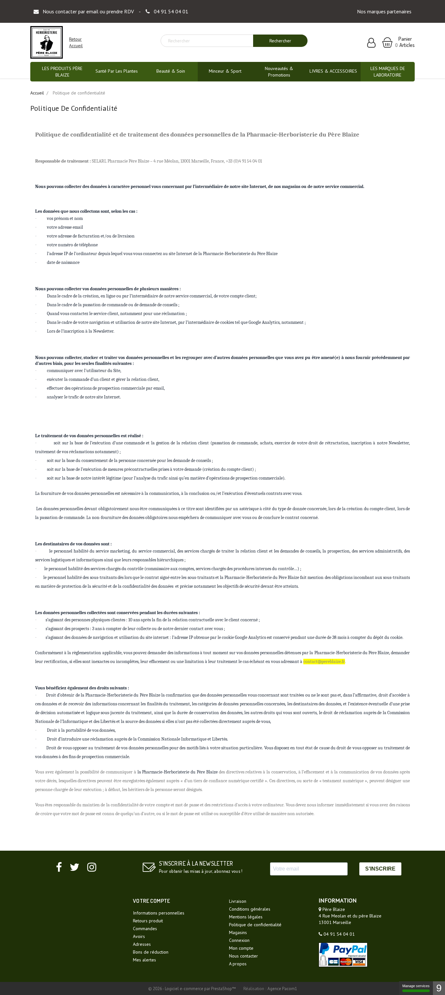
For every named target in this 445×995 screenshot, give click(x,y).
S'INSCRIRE (380, 869)
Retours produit (148, 921)
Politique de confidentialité (255, 925)
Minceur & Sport (225, 71)
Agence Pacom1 (282, 988)
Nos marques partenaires (384, 11)
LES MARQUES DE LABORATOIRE (387, 71)
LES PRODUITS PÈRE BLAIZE (62, 71)
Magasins (238, 932)
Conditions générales (249, 909)
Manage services (416, 986)
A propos (238, 964)
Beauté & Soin (170, 71)
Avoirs (139, 936)
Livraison (237, 901)
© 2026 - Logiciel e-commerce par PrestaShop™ (192, 988)
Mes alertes (144, 960)
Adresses (142, 944)
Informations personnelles (158, 913)
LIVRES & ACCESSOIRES (333, 71)
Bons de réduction (150, 952)
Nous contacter (243, 956)
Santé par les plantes (116, 71)
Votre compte (151, 900)
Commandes (145, 928)
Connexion (239, 940)
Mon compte (241, 948)
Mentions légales (246, 917)
